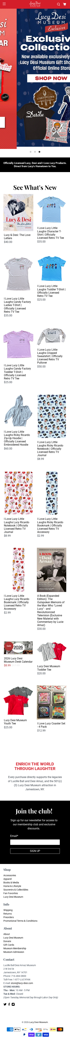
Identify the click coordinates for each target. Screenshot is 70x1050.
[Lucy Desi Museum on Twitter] (5, 1005)
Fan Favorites (10, 893)
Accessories (9, 875)
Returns (7, 913)
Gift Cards (8, 944)
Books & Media (11, 882)
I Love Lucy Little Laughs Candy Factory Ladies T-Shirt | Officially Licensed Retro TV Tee (17, 305)
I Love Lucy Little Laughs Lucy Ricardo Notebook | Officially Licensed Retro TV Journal (16, 525)
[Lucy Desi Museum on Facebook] (9, 1005)
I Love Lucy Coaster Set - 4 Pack (51, 725)
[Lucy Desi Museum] (35, 4)
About (6, 934)
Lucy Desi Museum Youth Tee (15, 722)
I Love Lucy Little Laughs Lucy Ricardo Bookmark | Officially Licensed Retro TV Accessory (16, 602)
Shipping (8, 910)
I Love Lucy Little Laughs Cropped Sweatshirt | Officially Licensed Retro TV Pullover (50, 356)
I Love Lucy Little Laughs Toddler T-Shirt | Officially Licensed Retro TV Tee (51, 291)
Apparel (7, 879)
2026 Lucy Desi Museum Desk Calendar (18, 660)
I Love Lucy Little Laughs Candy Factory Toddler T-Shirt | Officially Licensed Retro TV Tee (17, 372)
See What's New (35, 187)
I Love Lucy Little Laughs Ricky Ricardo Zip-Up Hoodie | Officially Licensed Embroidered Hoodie (17, 438)
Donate (7, 941)
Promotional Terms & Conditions (20, 920)
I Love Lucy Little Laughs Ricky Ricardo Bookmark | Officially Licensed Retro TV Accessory (50, 525)
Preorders (8, 917)
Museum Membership (14, 948)
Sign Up (35, 851)
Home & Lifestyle (12, 886)
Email (14, 836)
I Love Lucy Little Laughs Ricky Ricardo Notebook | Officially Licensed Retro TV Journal (50, 448)
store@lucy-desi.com (22, 983)
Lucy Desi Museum (13, 896)
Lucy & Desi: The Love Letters (17, 236)
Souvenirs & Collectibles (15, 889)
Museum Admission (13, 952)
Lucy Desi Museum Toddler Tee (48, 668)
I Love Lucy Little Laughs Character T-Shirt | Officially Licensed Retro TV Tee (50, 232)
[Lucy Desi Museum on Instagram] (13, 1005)
